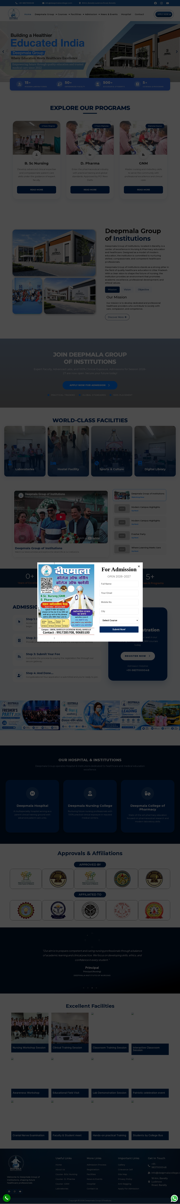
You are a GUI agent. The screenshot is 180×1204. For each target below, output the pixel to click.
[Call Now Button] (7, 1198)
